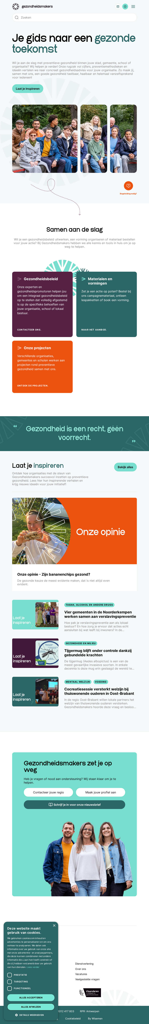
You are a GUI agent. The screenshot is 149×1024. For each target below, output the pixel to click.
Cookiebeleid (73, 1018)
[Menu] (133, 6)
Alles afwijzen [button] (31, 1006)
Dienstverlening (84, 963)
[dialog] (31, 971)
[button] (31, 1015)
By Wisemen (95, 1018)
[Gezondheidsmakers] (32, 6)
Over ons (80, 968)
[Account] (125, 6)
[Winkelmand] (118, 6)
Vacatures (81, 974)
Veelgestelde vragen (87, 979)
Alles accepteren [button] (31, 997)
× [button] (54, 925)
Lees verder (33, 967)
